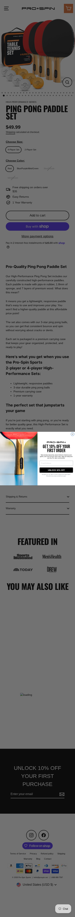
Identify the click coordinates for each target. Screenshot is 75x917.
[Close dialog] (72, 434)
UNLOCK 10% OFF (56, 470)
